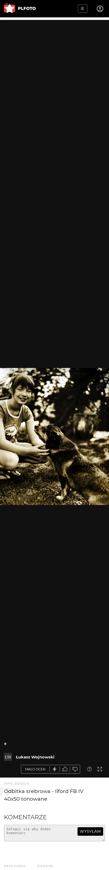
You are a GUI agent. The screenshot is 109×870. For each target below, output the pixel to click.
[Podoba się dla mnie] (65, 769)
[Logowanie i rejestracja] (100, 9)
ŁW (8, 756)
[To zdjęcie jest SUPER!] (54, 769)
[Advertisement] (54, 74)
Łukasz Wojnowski (35, 756)
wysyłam (90, 831)
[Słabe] (75, 769)
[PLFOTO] (20, 8)
